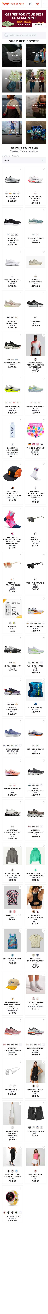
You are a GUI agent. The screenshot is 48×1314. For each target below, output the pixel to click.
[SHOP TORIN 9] (24, 18)
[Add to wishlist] (20, 169)
